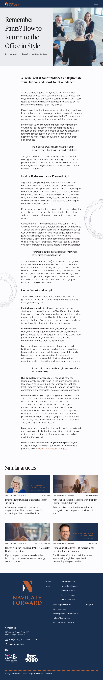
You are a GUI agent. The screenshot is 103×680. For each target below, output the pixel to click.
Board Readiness (68, 591)
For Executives (68, 582)
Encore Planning (68, 595)
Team (47, 586)
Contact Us (10, 628)
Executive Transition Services (34, 54)
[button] (96, 4)
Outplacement (59, 609)
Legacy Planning (68, 599)
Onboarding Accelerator (63, 623)
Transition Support (69, 586)
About (48, 582)
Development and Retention (65, 614)
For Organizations (62, 605)
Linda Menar (13, 54)
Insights (89, 605)
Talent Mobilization (61, 618)
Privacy (48, 674)
